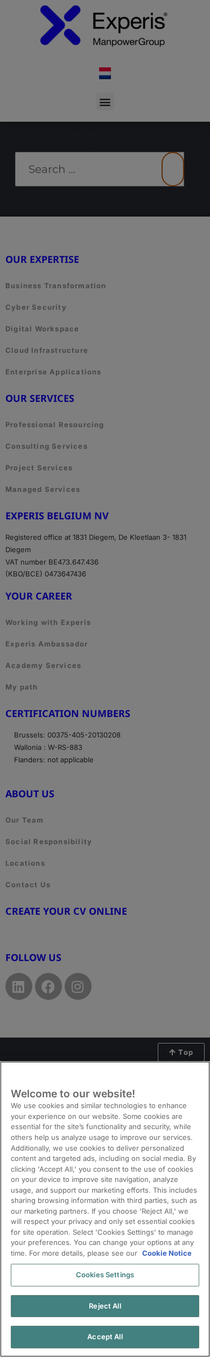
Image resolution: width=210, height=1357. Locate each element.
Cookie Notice (167, 1253)
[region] (105, 1209)
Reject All (105, 1306)
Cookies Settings (105, 1274)
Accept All (104, 1336)
